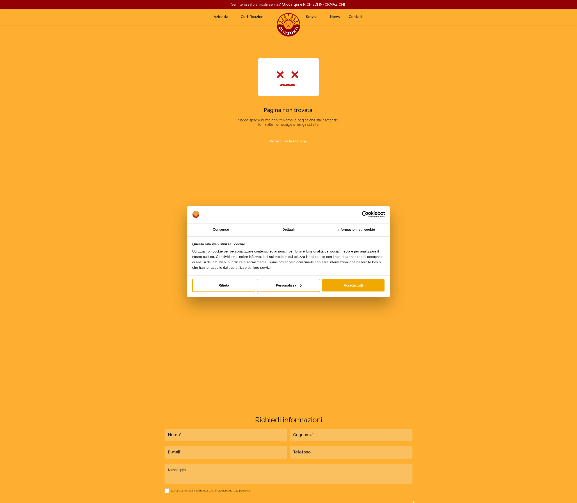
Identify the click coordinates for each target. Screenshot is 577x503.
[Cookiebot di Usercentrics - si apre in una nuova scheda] (365, 214)
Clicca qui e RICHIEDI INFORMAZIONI (314, 4)
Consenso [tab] (221, 229)
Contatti (356, 17)
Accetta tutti (353, 285)
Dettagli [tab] (288, 229)
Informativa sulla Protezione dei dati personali (222, 490)
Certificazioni (252, 17)
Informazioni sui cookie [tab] (356, 229)
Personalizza (286, 285)
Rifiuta (224, 285)
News (335, 17)
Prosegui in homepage (288, 141)
